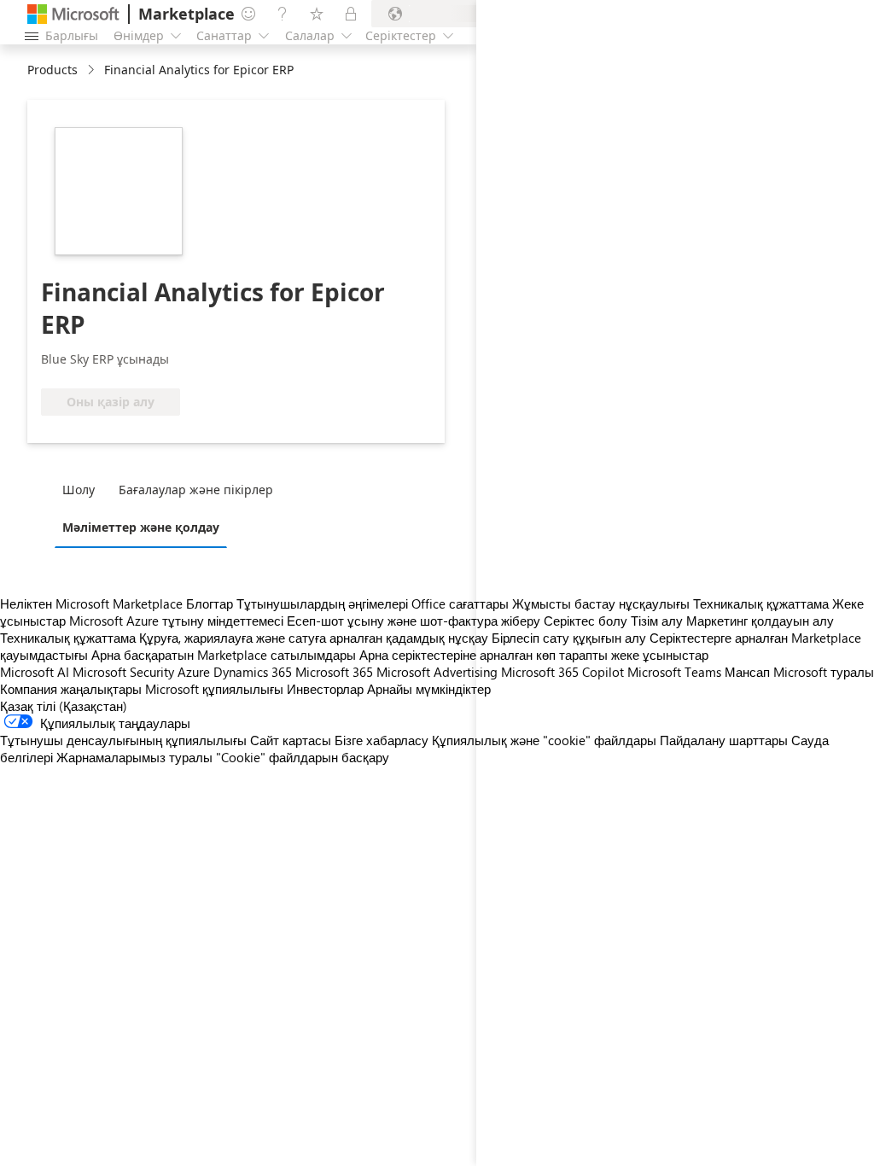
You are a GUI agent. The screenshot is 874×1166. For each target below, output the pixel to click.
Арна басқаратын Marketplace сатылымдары (223, 654)
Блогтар (209, 603)
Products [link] (52, 69)
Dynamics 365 (252, 671)
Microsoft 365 (334, 671)
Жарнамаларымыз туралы (134, 757)
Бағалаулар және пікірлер (196, 489)
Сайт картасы (290, 740)
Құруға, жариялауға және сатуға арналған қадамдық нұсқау (313, 637)
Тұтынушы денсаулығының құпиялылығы (123, 740)
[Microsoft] (73, 14)
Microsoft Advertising (437, 671)
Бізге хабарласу (381, 740)
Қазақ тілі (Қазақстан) (63, 705)
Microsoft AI (34, 671)
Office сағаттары (460, 603)
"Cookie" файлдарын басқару (302, 757)
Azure (194, 671)
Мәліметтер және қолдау (140, 527)
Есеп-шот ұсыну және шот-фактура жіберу (413, 620)
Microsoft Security (123, 671)
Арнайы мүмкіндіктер (429, 688)
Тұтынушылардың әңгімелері (322, 603)
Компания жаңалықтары (71, 688)
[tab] (83, 489)
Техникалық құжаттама (68, 637)
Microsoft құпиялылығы (214, 688)
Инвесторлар (325, 688)
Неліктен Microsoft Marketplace (91, 603)
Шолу (78, 489)
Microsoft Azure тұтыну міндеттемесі (178, 620)
